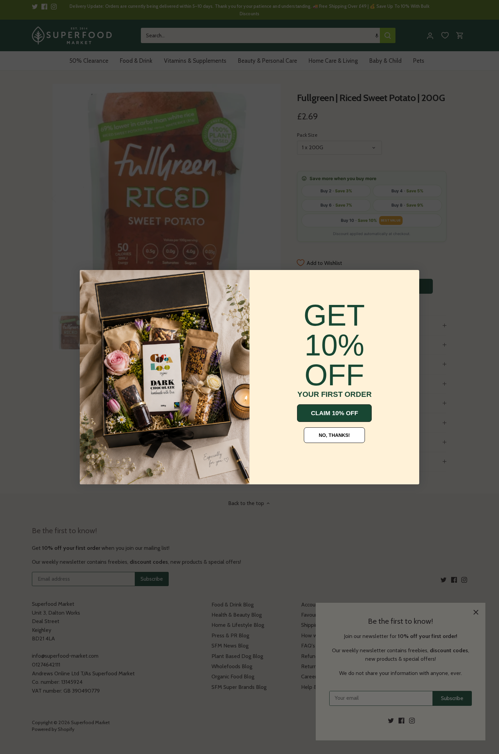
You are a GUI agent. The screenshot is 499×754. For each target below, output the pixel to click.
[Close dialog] (90, 280)
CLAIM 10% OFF (334, 413)
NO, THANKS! (334, 435)
